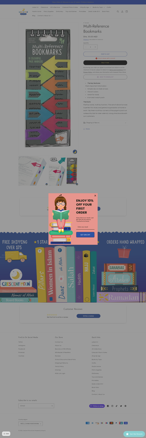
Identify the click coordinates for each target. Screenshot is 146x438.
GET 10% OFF (85, 235)
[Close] (95, 195)
